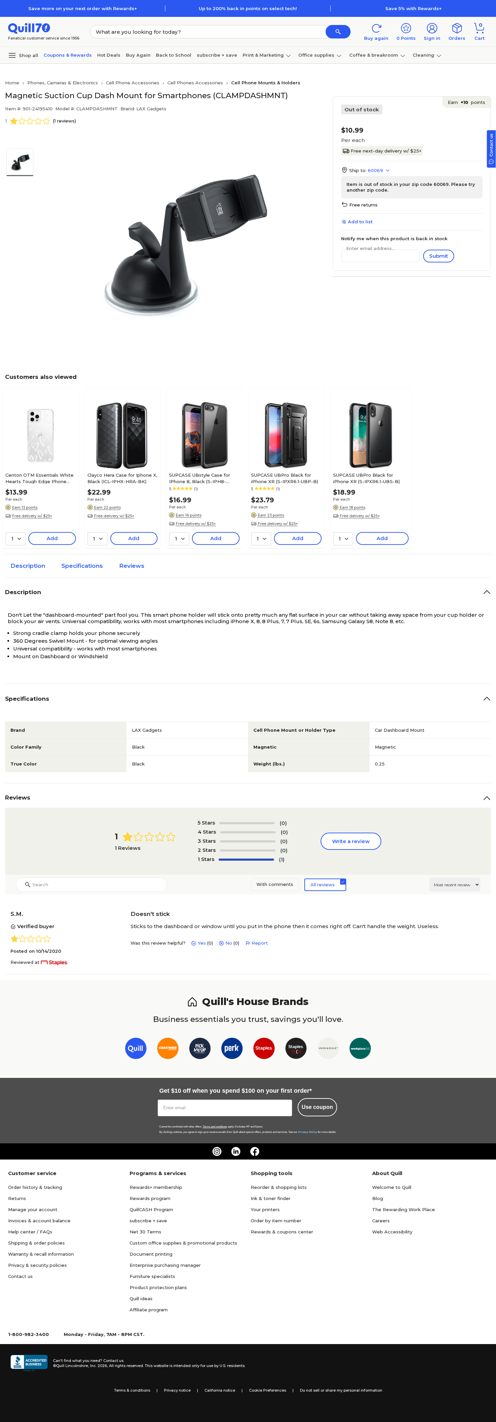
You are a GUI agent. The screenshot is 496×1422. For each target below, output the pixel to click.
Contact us (20, 1276)
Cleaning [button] (423, 55)
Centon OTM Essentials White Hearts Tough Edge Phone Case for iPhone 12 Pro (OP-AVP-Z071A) (39, 478)
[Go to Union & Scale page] (328, 1050)
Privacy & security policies (37, 1265)
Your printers (265, 1209)
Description (27, 565)
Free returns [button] (363, 204)
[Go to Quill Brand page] (136, 1050)
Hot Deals (108, 55)
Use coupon (317, 1107)
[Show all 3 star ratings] (248, 841)
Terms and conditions (215, 1126)
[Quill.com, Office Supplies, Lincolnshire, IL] (29, 1363)
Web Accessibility (392, 1231)
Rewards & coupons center (282, 1231)
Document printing (151, 1254)
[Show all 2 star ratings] (248, 850)
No (228, 943)
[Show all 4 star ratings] (248, 832)
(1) (281, 859)
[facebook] (254, 1151)
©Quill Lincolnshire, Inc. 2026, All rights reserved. (98, 1365)
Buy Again (138, 55)
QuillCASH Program (151, 1209)
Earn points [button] (466, 102)
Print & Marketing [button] (263, 55)
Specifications (82, 565)
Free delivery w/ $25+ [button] (32, 515)
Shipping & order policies (36, 1243)
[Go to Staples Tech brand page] (296, 1050)
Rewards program (150, 1198)
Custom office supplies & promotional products (183, 1243)
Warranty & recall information (41, 1254)
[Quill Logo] (29, 28)
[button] (338, 31)
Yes (202, 943)
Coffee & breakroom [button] (373, 55)
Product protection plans (158, 1287)
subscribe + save (217, 55)
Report (260, 943)
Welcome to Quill (391, 1187)
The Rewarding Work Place (403, 1209)
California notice (219, 1390)
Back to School (173, 55)
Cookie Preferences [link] (267, 1390)
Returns (17, 1198)
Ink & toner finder (271, 1198)
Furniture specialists (152, 1276)
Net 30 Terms (145, 1231)
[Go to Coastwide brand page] (168, 1050)
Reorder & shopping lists (279, 1187)
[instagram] (217, 1151)
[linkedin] (235, 1151)
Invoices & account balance (39, 1220)
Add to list (360, 221)
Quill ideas (141, 1298)
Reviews (131, 565)
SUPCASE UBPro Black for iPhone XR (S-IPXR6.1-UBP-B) (284, 478)
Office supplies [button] (316, 55)
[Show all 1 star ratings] (246, 859)
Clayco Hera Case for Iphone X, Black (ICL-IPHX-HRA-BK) (122, 478)
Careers (381, 1220)
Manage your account (32, 1209)
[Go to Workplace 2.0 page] (360, 1050)
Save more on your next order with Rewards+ (82, 8)
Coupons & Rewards (68, 55)
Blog (377, 1198)
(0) (283, 823)
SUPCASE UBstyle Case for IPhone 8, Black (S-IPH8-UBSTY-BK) (199, 478)
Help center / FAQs (30, 1231)
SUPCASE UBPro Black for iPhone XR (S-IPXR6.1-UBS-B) (366, 478)
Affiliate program (149, 1309)
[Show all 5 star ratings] (247, 823)
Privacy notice (177, 1390)
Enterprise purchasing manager (165, 1265)
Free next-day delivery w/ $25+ (386, 151)
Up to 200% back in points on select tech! (248, 8)
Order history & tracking (35, 1187)
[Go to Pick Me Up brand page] (200, 1050)
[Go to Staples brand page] (264, 1050)
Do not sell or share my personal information (341, 1390)
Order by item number (276, 1220)
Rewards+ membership (156, 1187)
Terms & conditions (132, 1390)
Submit (438, 256)
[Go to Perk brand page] (232, 1050)
